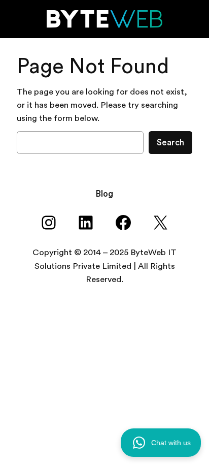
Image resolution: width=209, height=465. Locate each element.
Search (170, 142)
